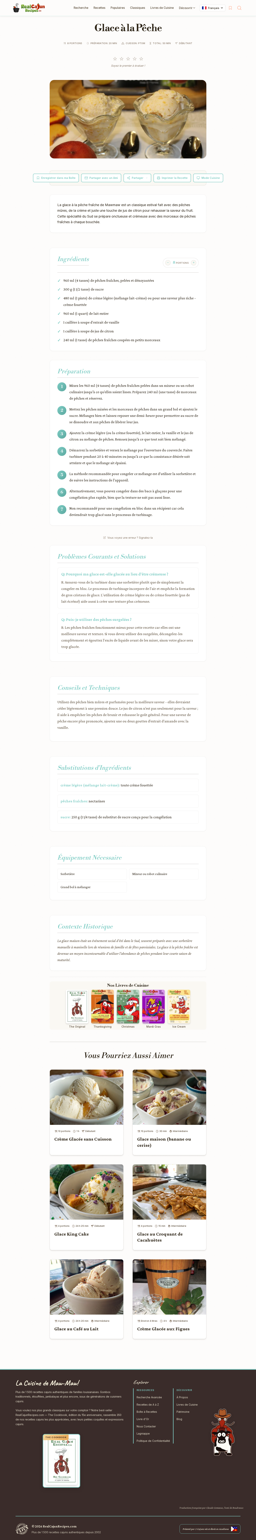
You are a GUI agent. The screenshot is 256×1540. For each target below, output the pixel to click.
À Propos (182, 1397)
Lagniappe (143, 1433)
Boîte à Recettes (147, 1411)
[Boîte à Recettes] (230, 8)
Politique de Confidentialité (153, 1440)
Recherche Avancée (149, 1397)
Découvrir (185, 8)
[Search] (239, 8)
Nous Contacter (146, 1426)
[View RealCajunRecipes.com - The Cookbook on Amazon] (61, 1461)
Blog (179, 1419)
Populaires (118, 8)
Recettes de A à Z (148, 1404)
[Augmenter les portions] (193, 262)
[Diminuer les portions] (168, 262)
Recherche (81, 8)
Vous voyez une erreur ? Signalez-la (130, 537)
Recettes (99, 8)
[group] (181, 263)
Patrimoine (183, 1411)
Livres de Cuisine (162, 8)
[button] (128, 119)
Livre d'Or (143, 1419)
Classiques (137, 8)
